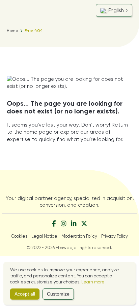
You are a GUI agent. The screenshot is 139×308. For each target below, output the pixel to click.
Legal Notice (44, 236)
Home (12, 30)
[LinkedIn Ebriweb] (73, 224)
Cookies (19, 236)
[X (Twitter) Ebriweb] (84, 224)
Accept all (25, 294)
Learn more (93, 281)
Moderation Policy (79, 236)
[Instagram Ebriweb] (63, 224)
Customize (58, 294)
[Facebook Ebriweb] (54, 224)
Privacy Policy (114, 236)
